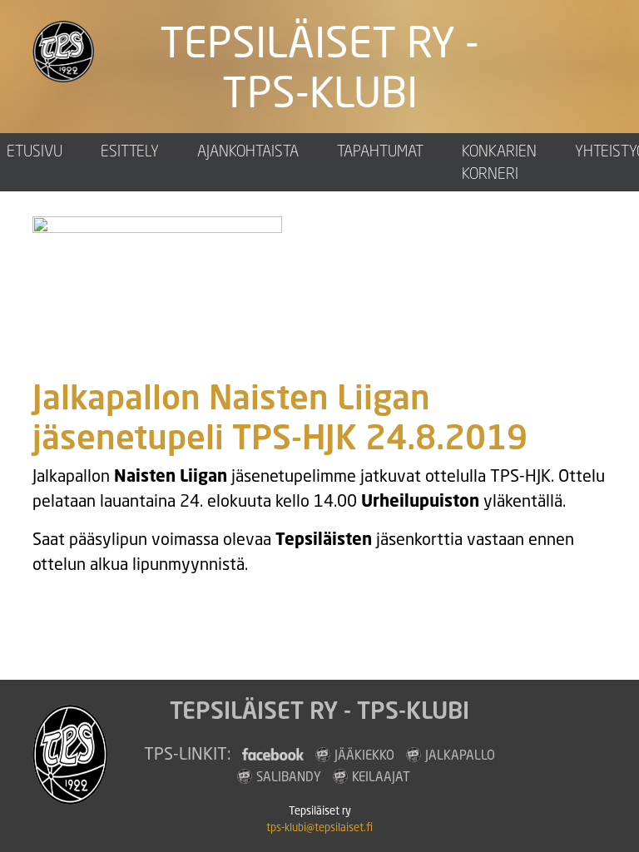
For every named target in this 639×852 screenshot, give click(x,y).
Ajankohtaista (248, 151)
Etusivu (34, 151)
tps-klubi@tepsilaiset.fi (319, 827)
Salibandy (288, 776)
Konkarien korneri (499, 162)
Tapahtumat (380, 151)
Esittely (130, 151)
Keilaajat (381, 776)
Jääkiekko (364, 754)
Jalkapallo (460, 754)
